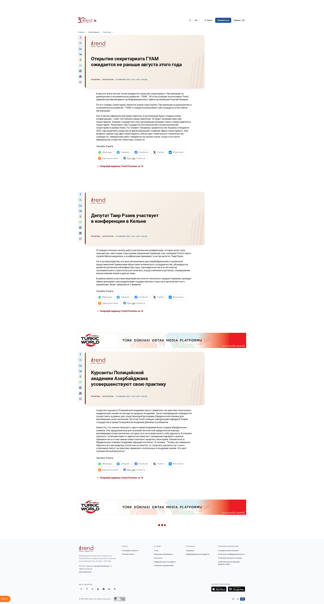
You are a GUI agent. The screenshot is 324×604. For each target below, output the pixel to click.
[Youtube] (98, 589)
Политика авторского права (230, 558)
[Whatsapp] (81, 589)
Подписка (190, 551)
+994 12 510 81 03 (85, 569)
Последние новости (130, 551)
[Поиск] (190, 20)
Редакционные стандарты (165, 562)
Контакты (158, 558)
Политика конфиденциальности (231, 554)
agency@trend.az (85, 572)
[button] (80, 37)
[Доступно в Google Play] (236, 589)
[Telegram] (103, 589)
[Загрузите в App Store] (218, 589)
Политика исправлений (163, 565)
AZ (238, 599)
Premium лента (128, 554)
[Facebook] (87, 589)
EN (233, 599)
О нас (156, 551)
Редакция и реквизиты (163, 554)
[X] (92, 589)
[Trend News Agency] (86, 549)
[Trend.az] (87, 20)
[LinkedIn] (109, 589)
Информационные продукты (198, 554)
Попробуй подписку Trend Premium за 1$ (121, 166)
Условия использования (228, 551)
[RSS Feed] (114, 589)
